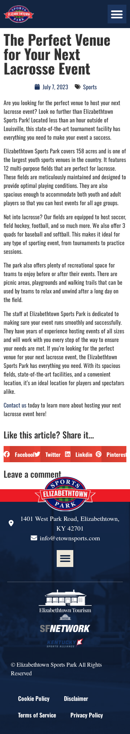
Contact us (15, 405)
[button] (117, 14)
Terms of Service (37, 715)
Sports (90, 86)
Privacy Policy (86, 715)
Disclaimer (76, 698)
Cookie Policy (33, 698)
